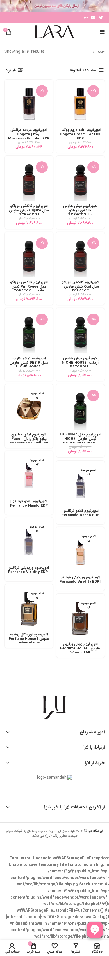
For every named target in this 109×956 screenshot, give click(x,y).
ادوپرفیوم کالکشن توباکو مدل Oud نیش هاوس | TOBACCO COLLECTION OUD (80, 288)
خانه (100, 51)
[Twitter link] (101, 17)
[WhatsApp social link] (86, 17)
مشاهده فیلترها (83, 70)
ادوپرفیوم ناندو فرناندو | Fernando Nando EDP (29, 503)
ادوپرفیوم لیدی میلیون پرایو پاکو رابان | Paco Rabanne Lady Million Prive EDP (29, 441)
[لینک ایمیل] (93, 17)
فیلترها (10, 70)
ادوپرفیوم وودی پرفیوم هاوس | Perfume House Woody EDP (80, 648)
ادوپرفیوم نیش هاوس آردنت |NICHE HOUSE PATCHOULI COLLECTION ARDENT (80, 365)
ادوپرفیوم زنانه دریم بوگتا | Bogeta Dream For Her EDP (80, 134)
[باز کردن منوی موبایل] (102, 32)
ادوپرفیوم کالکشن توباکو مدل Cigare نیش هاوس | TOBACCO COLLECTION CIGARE (29, 212)
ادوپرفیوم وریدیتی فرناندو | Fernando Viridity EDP (29, 570)
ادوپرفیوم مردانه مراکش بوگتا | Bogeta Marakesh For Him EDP (28, 134)
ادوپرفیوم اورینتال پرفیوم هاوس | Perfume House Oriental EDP (29, 639)
